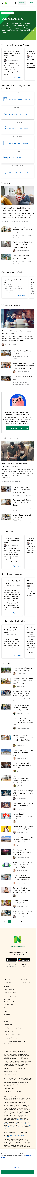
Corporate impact (9, 989)
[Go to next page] (30, 921)
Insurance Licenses (9, 1088)
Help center (25, 979)
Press (5, 1008)
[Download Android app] (24, 960)
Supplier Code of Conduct (12, 1028)
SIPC (22, 1119)
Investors (7, 1014)
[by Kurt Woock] (14, 845)
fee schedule (18, 1126)
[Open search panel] (15, 3)
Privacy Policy (23, 1123)
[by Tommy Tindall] (14, 798)
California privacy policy (12, 1034)
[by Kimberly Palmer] (14, 371)
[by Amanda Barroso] (14, 728)
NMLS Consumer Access (10, 1071)
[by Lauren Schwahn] (14, 250)
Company (7, 979)
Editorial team (8, 1004)
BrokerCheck (7, 1128)
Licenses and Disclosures (11, 1074)
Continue (18, 1172)
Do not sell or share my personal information (14, 1042)
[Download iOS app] (11, 960)
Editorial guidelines (10, 996)
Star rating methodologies (9, 1000)
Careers (6, 986)
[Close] (33, 1151)
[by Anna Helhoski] (14, 673)
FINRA (19, 1119)
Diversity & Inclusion (10, 992)
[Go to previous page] (5, 921)
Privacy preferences (10, 1038)
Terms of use (8, 1024)
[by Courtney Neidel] (14, 832)
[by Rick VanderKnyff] (14, 857)
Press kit (7, 1011)
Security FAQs (25, 982)
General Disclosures (9, 1126)
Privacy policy (8, 1031)
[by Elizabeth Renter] (14, 713)
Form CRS (28, 1125)
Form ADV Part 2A (12, 1123)
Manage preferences (18, 1167)
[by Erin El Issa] (14, 686)
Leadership (7, 982)
